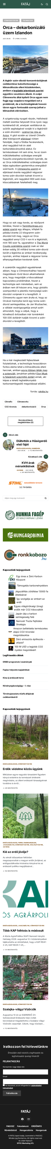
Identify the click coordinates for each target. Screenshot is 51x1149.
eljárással (26, 138)
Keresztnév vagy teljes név (14, 1067)
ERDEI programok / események (17, 662)
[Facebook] (22, 1119)
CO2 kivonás (11, 406)
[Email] (28, 1119)
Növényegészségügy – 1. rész (17, 686)
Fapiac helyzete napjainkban (16, 670)
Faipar (20, 843)
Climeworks (22, 401)
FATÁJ (25, 4)
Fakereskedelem (30, 843)
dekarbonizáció (29, 406)
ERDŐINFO (36, 1126)
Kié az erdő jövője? (15, 852)
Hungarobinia (26, 1130)
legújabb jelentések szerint (28, 90)
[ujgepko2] (24, 514)
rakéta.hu (43, 391)
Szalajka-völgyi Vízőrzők (19, 1009)
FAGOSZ (10, 1126)
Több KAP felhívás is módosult (23, 930)
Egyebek (20, 470)
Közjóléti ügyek (36, 845)
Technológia (28, 20)
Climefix (8, 401)
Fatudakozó (23, 1126)
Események (36, 448)
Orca (43, 406)
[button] (4, 4)
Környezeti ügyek (11, 20)
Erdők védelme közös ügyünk (23, 769)
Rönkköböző (11, 1130)
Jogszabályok (8, 845)
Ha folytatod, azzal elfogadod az (22, 1086)
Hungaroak (41, 1130)
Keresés (45, 498)
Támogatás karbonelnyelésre (32, 585)
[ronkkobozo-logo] (25, 554)
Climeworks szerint (27, 168)
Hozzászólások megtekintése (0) (25, 421)
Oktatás (6, 847)
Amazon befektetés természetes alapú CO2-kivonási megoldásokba (30, 632)
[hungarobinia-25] (25, 534)
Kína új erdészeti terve (13, 678)
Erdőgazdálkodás (23, 448)
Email (5, 1076)
